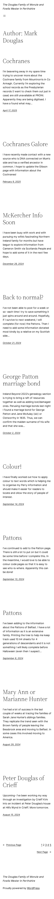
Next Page (44, 852)
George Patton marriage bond (21, 380)
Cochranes (16, 61)
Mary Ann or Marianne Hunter (25, 695)
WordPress (33, 888)
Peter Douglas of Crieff (23, 782)
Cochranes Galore (25, 144)
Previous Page (12, 844)
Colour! (12, 466)
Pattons (12, 537)
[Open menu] (4, 15)
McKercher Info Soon (23, 219)
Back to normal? (23, 297)
